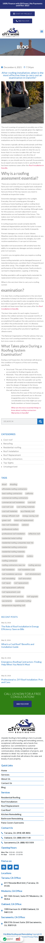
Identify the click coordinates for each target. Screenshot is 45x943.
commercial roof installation (13, 502)
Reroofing (8, 443)
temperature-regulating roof (13, 605)
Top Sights (8, 463)
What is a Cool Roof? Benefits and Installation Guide (17, 645)
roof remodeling (8, 578)
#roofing (13, 484)
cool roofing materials (25, 507)
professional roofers (10, 529)
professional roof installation (13, 534)
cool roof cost (7, 507)
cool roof (31, 502)
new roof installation (10, 525)
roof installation (8, 569)
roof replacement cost (11, 592)
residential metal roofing (12, 538)
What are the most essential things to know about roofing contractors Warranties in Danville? (26, 410)
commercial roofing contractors (15, 498)
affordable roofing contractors (14, 489)
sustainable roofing (23, 601)
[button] (42, 31)
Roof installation (11, 451)
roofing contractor (9, 561)
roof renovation (25, 578)
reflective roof (34, 534)
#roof (4, 484)
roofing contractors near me (13, 565)
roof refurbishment (32, 574)
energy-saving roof (30, 516)
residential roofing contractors (14, 547)
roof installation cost (26, 569)
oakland (25, 525)
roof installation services (12, 574)
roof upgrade (32, 596)
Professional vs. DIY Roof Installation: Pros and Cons (22, 681)
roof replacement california (13, 587)
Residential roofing (12, 447)
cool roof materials (9, 511)
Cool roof (7, 440)
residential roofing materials (13, 552)
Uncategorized (10, 466)
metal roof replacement (23, 520)
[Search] (40, 421)
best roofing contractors (12, 493)
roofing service (34, 565)
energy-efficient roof (10, 516)
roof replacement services (12, 596)
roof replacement (21, 583)
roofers (30, 556)
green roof (6, 520)
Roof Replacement (12, 455)
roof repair (6, 583)
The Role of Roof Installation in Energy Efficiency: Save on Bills (20, 628)
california (29, 493)
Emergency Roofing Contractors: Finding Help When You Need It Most (21, 663)
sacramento (7, 601)
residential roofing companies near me (17, 543)
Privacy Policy (33, 937)
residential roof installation (12, 556)
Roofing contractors (12, 459)
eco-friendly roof (27, 511)
